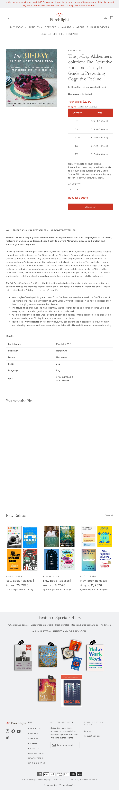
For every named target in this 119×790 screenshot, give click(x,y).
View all (109, 515)
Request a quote (78, 197)
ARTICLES (34, 27)
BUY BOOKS (17, 27)
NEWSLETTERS (48, 34)
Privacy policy (50, 785)
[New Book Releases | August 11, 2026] (96, 548)
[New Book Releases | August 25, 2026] (22, 548)
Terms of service (67, 785)
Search (87, 731)
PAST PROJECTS (99, 27)
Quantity (74, 184)
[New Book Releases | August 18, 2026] (59, 548)
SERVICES (51, 27)
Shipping (72, 107)
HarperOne (75, 50)
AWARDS (66, 27)
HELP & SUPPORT (68, 34)
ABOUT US (82, 27)
